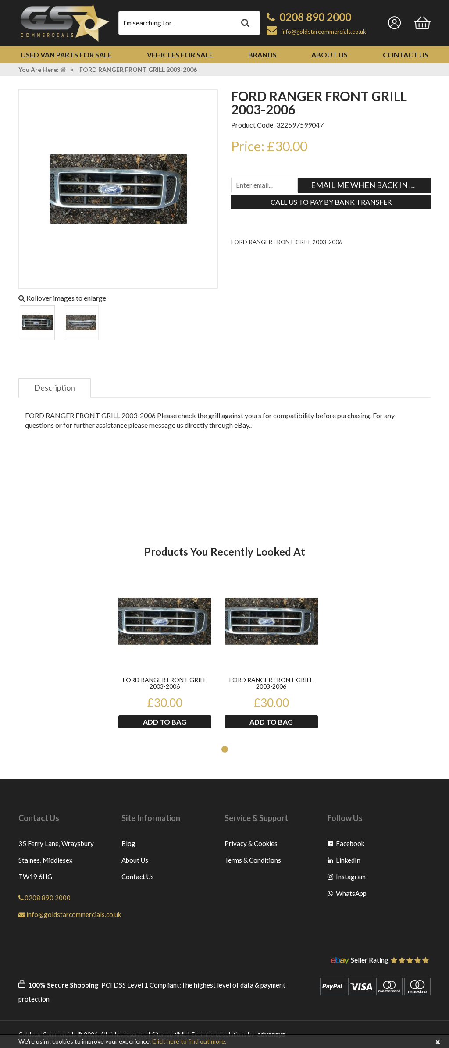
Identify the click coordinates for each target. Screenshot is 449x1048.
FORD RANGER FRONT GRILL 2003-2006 (165, 683)
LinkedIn (351, 862)
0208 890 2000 (315, 17)
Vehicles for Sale (180, 54)
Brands (262, 54)
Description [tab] (54, 387)
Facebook (351, 845)
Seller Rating (369, 960)
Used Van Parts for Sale (66, 54)
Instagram (351, 878)
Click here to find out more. (189, 1041)
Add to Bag (164, 722)
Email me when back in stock (371, 185)
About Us (329, 54)
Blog (128, 843)
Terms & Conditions (252, 860)
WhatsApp (351, 895)
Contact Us (405, 54)
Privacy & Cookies (251, 843)
